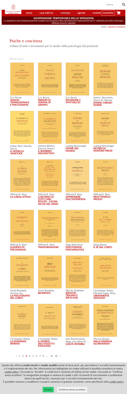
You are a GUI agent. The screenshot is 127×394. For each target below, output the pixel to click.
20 (56, 356)
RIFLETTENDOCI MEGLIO (101, 198)
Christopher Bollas (103, 290)
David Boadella (18, 290)
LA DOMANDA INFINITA (18, 342)
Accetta (48, 389)
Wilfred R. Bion (18, 194)
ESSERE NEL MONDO (72, 149)
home (103, 27)
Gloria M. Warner (102, 100)
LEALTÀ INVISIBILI (75, 344)
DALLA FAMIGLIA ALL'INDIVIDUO (102, 342)
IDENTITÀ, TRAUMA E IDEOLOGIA (72, 295)
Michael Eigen (101, 293)
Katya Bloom (100, 245)
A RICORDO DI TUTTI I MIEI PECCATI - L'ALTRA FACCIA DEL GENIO (48, 200)
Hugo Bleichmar (74, 245)
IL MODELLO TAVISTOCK (17, 152)
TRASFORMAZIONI (48, 247)
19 (51, 356)
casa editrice (46, 13)
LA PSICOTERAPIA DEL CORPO (20, 297)
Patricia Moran (46, 148)
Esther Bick (16, 146)
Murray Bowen (101, 339)
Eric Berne (15, 97)
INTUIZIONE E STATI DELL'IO (73, 101)
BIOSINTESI (44, 293)
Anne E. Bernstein (102, 97)
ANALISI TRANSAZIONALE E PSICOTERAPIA (19, 102)
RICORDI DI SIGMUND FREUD (102, 149)
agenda (81, 13)
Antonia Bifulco (46, 146)
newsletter (108, 13)
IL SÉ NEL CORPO (102, 247)
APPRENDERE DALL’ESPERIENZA (75, 198)
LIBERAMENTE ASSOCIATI (101, 297)
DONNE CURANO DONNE (102, 104)
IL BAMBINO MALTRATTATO (46, 152)
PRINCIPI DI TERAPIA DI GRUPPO (44, 102)
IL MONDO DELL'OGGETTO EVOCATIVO (46, 344)
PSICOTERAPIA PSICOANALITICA (75, 248)
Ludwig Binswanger (76, 146)
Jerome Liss (16, 293)
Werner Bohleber (75, 290)
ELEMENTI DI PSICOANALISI (18, 248)
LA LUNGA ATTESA (20, 197)
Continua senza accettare (72, 389)
